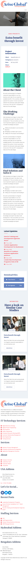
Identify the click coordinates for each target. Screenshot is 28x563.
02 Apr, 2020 (8, 249)
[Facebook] (2, 492)
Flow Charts (15, 279)
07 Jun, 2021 (8, 243)
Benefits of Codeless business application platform (11, 253)
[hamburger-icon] (25, 10)
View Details (9, 348)
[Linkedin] (9, 492)
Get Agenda (15, 285)
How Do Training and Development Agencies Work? (12, 238)
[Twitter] (6, 492)
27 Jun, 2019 (8, 264)
